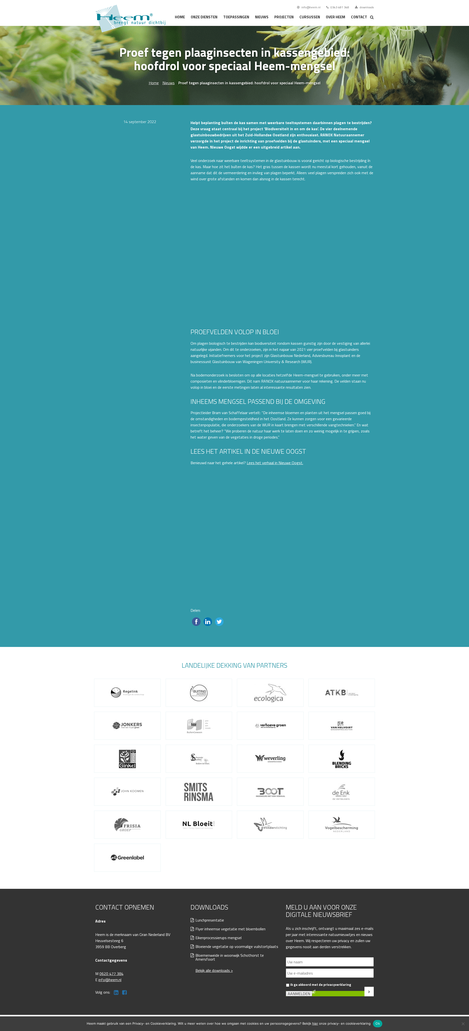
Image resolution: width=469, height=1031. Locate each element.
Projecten (284, 17)
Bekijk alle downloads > (214, 970)
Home (180, 17)
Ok (377, 1023)
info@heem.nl (310, 7)
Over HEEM (335, 17)
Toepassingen (236, 17)
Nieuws (261, 17)
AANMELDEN (299, 993)
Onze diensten (204, 17)
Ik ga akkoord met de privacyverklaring (320, 984)
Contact (359, 17)
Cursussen (309, 17)
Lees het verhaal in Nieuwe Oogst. (275, 463)
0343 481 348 (339, 7)
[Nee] (462, 1023)
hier (315, 1023)
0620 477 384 (111, 974)
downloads (366, 7)
